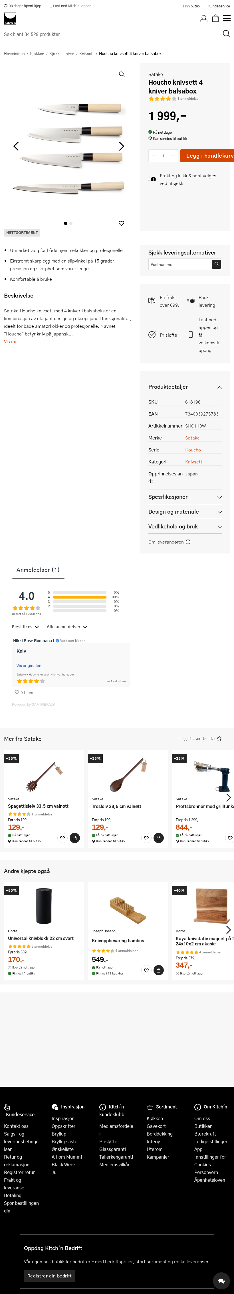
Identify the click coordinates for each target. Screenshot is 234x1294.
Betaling (12, 1195)
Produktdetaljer (168, 386)
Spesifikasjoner (167, 497)
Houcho (193, 449)
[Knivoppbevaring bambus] (128, 906)
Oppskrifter (63, 1126)
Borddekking (160, 1133)
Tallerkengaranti (116, 1156)
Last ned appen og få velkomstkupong (209, 334)
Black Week (64, 1164)
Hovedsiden (14, 53)
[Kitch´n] (10, 18)
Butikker (203, 1126)
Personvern (206, 1172)
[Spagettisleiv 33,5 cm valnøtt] (44, 774)
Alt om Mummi (67, 1156)
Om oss (202, 1118)
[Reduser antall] (154, 156)
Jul (55, 1172)
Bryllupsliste (64, 1141)
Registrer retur (19, 1172)
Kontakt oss (16, 1126)
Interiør (154, 1141)
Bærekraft (205, 1133)
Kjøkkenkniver (61, 53)
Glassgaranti (112, 1149)
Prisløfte (168, 334)
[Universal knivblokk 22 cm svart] (44, 906)
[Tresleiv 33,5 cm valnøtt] (128, 774)
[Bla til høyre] (120, 146)
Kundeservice (219, 6)
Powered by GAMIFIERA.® (33, 704)
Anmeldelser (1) (38, 569)
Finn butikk (191, 6)
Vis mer (11, 341)
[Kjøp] (75, 838)
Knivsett (86, 53)
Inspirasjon (63, 1118)
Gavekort (156, 1126)
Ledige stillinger (210, 1141)
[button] (121, 223)
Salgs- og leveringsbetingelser (21, 1141)
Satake (155, 74)
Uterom (155, 1149)
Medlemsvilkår (114, 1164)
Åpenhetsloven (209, 1180)
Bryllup (59, 1133)
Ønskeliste (63, 1149)
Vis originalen (29, 665)
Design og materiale (173, 511)
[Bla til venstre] (15, 146)
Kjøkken (37, 53)
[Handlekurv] (215, 18)
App (198, 1149)
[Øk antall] (173, 156)
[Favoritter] (62, 838)
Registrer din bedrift (49, 1276)
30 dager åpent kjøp (25, 5)
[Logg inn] (204, 18)
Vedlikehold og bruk (173, 526)
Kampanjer (158, 1156)
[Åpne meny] (226, 18)
